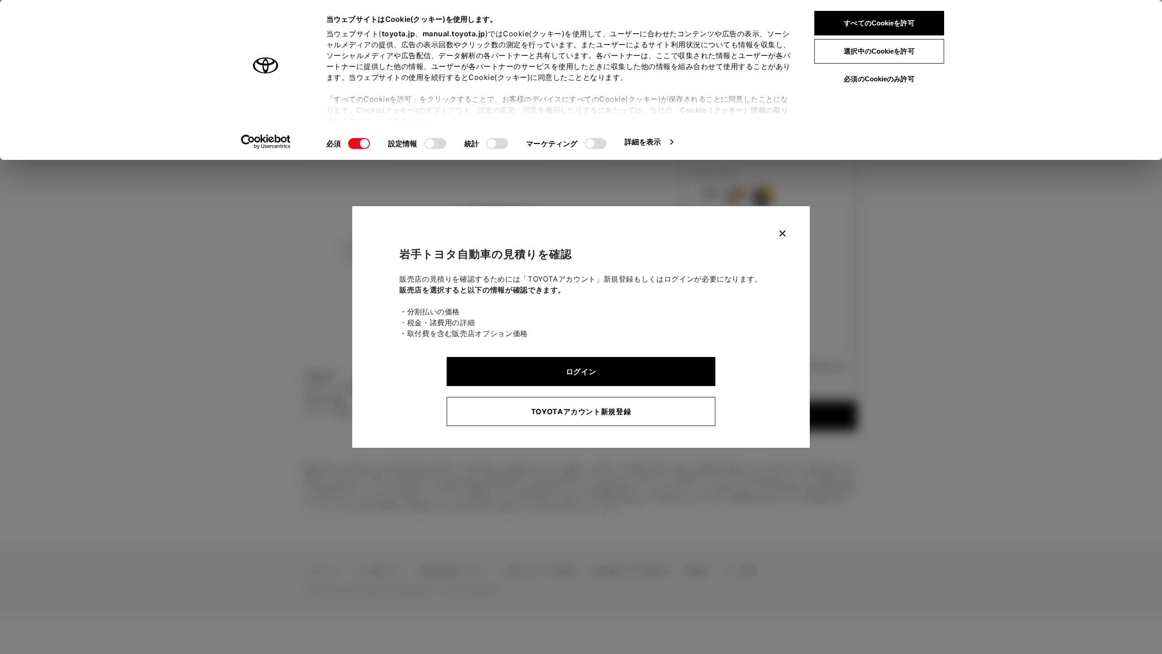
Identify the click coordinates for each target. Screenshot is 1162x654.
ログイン (581, 371)
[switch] (435, 143)
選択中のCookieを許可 (879, 51)
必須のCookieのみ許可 (879, 79)
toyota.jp (398, 33)
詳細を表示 (643, 141)
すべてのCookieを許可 (879, 23)
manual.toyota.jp (454, 33)
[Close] (782, 233)
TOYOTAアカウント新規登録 (581, 411)
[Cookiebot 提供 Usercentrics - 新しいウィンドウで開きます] (265, 141)
